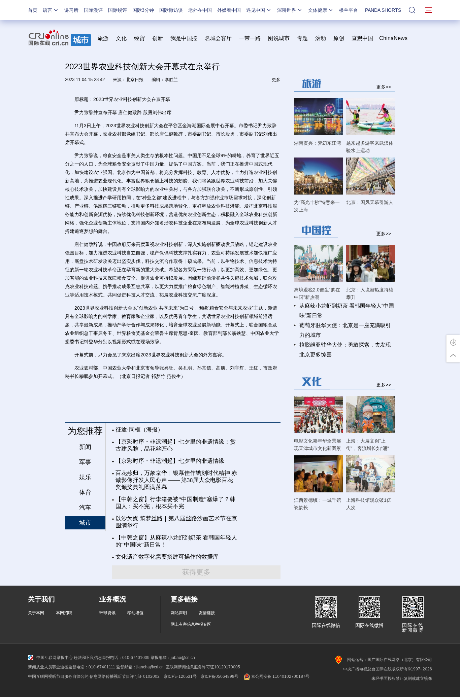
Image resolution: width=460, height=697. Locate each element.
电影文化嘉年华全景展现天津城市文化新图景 (317, 444)
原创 (338, 38)
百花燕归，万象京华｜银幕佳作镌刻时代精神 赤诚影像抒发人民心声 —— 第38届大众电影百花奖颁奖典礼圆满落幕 (176, 480)
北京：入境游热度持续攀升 (369, 293)
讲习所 (71, 10)
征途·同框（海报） (139, 429)
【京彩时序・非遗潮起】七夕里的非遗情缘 (170, 461)
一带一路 (250, 38)
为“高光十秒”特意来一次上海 (317, 206)
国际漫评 (93, 10)
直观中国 (362, 38)
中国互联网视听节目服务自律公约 (58, 676)
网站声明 (179, 613)
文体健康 (317, 10)
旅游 (103, 38)
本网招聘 (64, 613)
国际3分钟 (143, 10)
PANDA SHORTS (383, 10)
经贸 (141, 38)
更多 (276, 79)
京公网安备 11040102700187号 (279, 676)
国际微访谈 (171, 10)
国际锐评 (117, 10)
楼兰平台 (348, 10)
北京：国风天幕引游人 (369, 202)
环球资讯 (107, 613)
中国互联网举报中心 (54, 657)
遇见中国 (255, 10)
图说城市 (279, 38)
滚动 (320, 38)
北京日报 (134, 79)
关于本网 (36, 613)
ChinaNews (393, 38)
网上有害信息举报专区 (191, 624)
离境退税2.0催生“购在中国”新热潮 (317, 293)
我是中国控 (183, 38)
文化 (121, 38)
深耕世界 (286, 10)
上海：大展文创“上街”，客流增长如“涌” (367, 444)
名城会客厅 (218, 38)
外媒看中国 (229, 10)
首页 (32, 10)
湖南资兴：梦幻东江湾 (317, 143)
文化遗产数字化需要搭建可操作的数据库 (167, 557)
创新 (157, 38)
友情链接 (207, 613)
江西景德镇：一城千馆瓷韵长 (317, 503)
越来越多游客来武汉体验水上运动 (369, 146)
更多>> (383, 86)
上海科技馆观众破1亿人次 (368, 503)
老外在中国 (200, 10)
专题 (302, 38)
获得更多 (196, 572)
